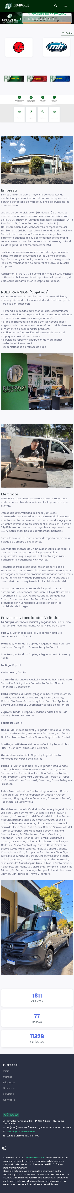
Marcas (7, 1077)
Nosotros (9, 1088)
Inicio (6, 1071)
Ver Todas (67, 33)
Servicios (8, 1094)
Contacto (9, 1100)
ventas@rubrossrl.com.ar (21, 1131)
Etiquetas (9, 1082)
